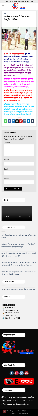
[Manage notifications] (4, 411)
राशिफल (25, 289)
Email (6, 169)
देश (5, 289)
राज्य (5, 13)
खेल (3, 289)
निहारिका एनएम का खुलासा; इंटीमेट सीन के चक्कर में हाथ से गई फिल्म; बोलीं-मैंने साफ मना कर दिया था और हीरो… (19, 264)
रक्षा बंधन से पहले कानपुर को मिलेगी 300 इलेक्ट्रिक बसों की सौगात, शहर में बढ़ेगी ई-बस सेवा (19, 273)
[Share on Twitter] (13, 121)
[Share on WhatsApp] (5, 121)
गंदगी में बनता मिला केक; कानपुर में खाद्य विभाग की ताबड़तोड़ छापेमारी (19, 236)
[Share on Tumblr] (32, 121)
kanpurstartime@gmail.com (18, 404)
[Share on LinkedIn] (28, 121)
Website (6, 178)
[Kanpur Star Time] (19, 6)
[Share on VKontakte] (24, 121)
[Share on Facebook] (9, 121)
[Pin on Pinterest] (21, 121)
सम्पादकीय (31, 289)
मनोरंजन (16, 289)
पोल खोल (10, 289)
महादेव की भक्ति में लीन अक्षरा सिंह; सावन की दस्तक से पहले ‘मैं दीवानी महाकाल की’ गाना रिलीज (19, 255)
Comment (7, 142)
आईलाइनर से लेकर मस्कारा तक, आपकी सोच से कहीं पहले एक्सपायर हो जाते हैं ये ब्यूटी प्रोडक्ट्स (18, 245)
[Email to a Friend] (17, 121)
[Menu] (3, 6)
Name (6, 160)
